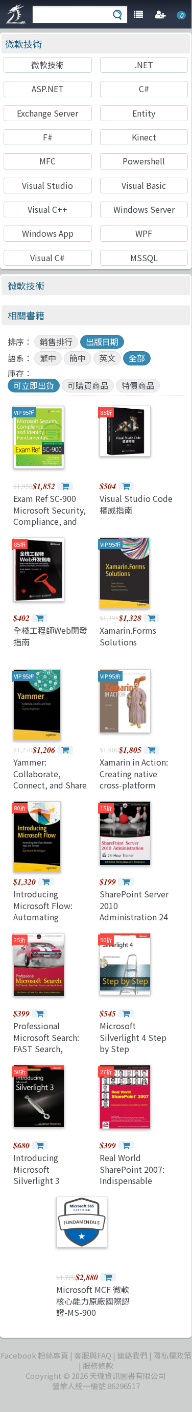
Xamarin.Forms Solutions (128, 635)
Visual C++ (47, 209)
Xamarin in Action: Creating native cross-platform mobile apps (134, 779)
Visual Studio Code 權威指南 (136, 504)
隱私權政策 (172, 1355)
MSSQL (144, 257)
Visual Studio (47, 185)
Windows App (48, 233)
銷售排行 (56, 341)
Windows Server (144, 209)
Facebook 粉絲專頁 (34, 1355)
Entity (143, 113)
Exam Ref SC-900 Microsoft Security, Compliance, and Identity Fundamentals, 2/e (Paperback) (49, 526)
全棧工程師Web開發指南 (50, 635)
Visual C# (47, 257)
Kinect (144, 137)
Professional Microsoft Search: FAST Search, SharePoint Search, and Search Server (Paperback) (49, 1054)
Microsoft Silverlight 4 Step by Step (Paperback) (133, 1043)
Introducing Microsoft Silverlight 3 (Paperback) (36, 1174)
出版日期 (102, 341)
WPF (143, 233)
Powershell (144, 161)
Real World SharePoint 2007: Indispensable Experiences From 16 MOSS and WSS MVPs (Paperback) (134, 1186)
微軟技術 (23, 43)
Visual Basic (144, 185)
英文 (107, 358)
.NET (144, 65)
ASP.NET (48, 88)
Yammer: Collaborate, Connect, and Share (50, 773)
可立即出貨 (33, 385)
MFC (47, 161)
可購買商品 (87, 385)
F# (48, 137)
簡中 (77, 358)
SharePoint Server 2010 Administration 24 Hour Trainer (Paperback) (134, 917)
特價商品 (138, 385)
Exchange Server (47, 113)
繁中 (48, 358)
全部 (137, 358)
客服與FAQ (92, 1355)
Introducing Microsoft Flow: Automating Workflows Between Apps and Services (51, 917)
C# (144, 88)
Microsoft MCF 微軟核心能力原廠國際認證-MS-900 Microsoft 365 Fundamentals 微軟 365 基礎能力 (93, 1317)
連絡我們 (132, 1355)
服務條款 (98, 1365)
